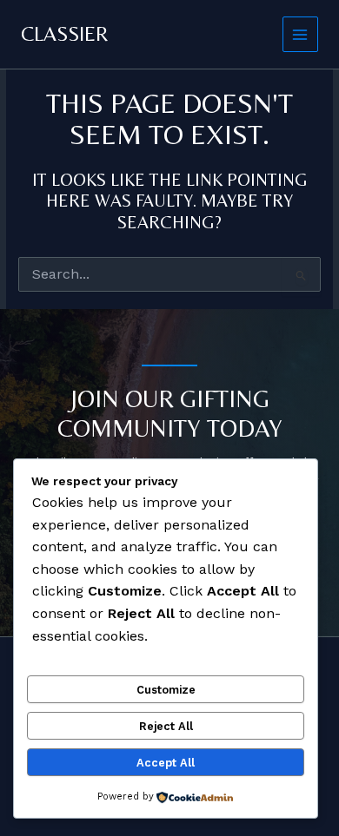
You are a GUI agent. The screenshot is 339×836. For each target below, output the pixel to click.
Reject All (166, 726)
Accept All (165, 762)
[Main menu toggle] (300, 34)
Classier (65, 33)
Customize (166, 689)
